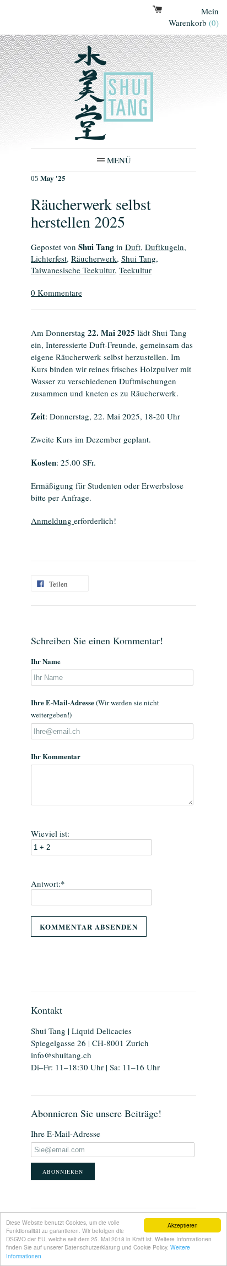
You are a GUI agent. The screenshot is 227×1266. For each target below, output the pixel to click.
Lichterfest (49, 258)
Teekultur (135, 269)
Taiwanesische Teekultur (73, 269)
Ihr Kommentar (55, 756)
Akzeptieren (182, 1225)
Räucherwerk (94, 258)
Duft (132, 246)
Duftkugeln (164, 246)
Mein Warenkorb (194, 16)
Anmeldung (52, 520)
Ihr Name (46, 661)
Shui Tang (138, 258)
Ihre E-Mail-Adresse (95, 708)
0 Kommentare (56, 292)
